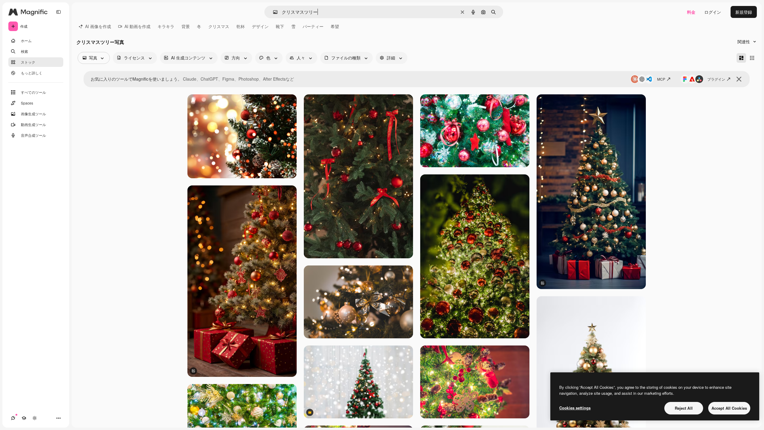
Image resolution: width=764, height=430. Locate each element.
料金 (691, 12)
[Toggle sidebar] (58, 12)
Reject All (684, 408)
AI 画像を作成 (98, 26)
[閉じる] (739, 79)
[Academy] (24, 418)
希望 (335, 26)
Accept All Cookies (729, 408)
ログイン (712, 12)
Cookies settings (575, 408)
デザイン (260, 26)
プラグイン (716, 79)
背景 (185, 26)
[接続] (13, 418)
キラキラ (166, 26)
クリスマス (218, 26)
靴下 (280, 26)
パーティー (313, 26)
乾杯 (240, 26)
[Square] (752, 58)
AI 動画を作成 (137, 26)
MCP (661, 79)
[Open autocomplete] (273, 12)
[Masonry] (741, 58)
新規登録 (743, 12)
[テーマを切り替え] (34, 418)
